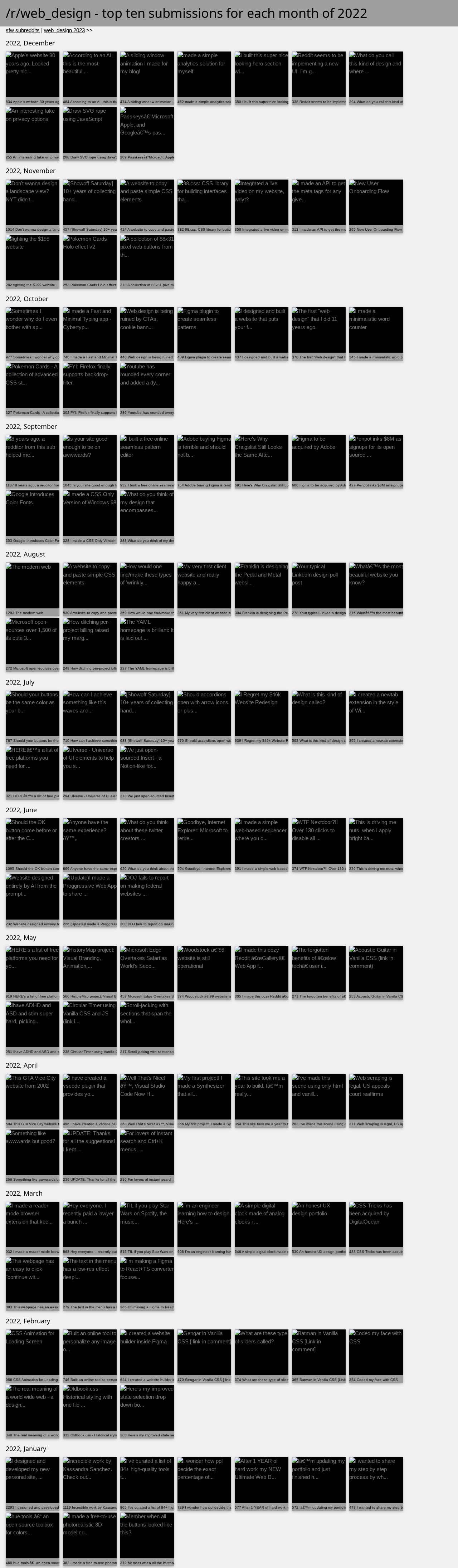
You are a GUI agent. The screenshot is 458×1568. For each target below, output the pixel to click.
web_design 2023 (64, 30)
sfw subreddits (23, 30)
